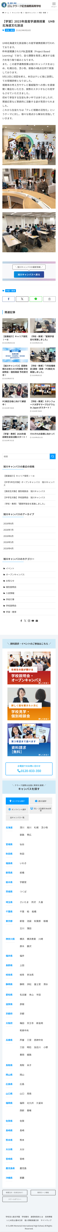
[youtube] (32, 620)
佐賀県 (9, 1120)
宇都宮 (23, 882)
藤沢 (29, 946)
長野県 (9, 965)
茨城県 (9, 891)
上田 (22, 965)
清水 (45, 984)
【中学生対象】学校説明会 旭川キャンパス (24, 497)
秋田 (22, 853)
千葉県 (9, 911)
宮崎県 (9, 1158)
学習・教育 (10, 30)
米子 (29, 1065)
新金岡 (39, 1023)
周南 (29, 1093)
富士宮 (37, 984)
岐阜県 (9, 974)
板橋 (45, 921)
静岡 (22, 984)
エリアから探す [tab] (18, 801)
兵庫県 (9, 1039)
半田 (38, 994)
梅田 (22, 1023)
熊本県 (9, 1139)
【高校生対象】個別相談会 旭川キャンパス (24, 491)
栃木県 (9, 882)
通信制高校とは (37, 1216)
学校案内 (25, 1216)
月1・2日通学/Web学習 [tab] (42, 809)
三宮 (29, 1039)
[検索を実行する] (53, 456)
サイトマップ (46, 1220)
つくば (23, 891)
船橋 (34, 911)
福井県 (9, 955)
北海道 (9, 827)
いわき (23, 863)
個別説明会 (11, 586)
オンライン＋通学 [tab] (19, 809)
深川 (22, 827)
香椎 (29, 1110)
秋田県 (9, 853)
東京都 (9, 921)
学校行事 (10, 599)
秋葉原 (37, 921)
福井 (22, 955)
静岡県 (9, 984)
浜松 (29, 984)
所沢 (33, 902)
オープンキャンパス (15, 574)
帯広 (29, 834)
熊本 (22, 1139)
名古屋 (23, 994)
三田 (22, 1047)
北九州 (30, 1102)
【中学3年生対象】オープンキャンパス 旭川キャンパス (28, 484)
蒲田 (29, 928)
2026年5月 (8, 542)
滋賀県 (9, 1004)
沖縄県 (9, 1177)
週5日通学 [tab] (42, 801)
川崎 (41, 938)
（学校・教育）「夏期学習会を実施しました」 (24, 503)
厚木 (22, 946)
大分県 (9, 1149)
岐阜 (22, 974)
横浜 (22, 938)
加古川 (37, 1047)
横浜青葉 (31, 938)
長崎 (22, 1130)
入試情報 (10, 593)
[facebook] (21, 620)
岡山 (22, 1074)
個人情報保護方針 (32, 1220)
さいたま (24, 902)
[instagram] (29, 620)
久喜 (41, 902)
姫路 (29, 1054)
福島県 (9, 863)
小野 (45, 1047)
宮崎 (22, 1158)
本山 (31, 994)
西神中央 (38, 1039)
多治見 (30, 974)
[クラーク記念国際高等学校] (21, 5)
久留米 (39, 1102)
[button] (54, 5)
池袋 (29, 921)
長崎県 (9, 1130)
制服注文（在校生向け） (15, 1192)
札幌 (36, 827)
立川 (22, 928)
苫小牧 (44, 827)
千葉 (22, 911)
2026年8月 (8, 523)
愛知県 (9, 994)
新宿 (22, 921)
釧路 (22, 834)
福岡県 (9, 1102)
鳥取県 (9, 1065)
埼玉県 (9, 902)
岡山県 (9, 1074)
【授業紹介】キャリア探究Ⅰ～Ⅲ (19, 475)
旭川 (29, 827)
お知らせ (10, 580)
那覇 (22, 1177)
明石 (29, 1047)
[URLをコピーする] (49, 299)
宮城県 (9, 844)
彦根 (22, 1004)
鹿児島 (23, 1168)
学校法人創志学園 (13, 1216)
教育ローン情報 (43, 1192)
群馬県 (9, 872)
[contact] (36, 620)
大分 (22, 1149)
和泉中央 (24, 1030)
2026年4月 (8, 548)
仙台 (22, 844)
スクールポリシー (14, 1199)
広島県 (9, 1084)
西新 (22, 1110)
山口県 (9, 1093)
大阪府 (9, 1023)
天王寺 (30, 1023)
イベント (10, 568)
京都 (22, 1013)
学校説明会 (11, 605)
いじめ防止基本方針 (15, 1220)
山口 (22, 1093)
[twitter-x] (25, 620)
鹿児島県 (10, 1168)
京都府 (9, 1013)
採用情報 (48, 1216)
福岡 (22, 1102)
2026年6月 (8, 535)
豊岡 (22, 1054)
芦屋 (22, 1039)
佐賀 (22, 1120)
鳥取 (22, 1065)
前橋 (22, 872)
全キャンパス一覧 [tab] (17, 817)
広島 (22, 1084)
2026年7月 (8, 529)
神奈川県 (10, 938)
